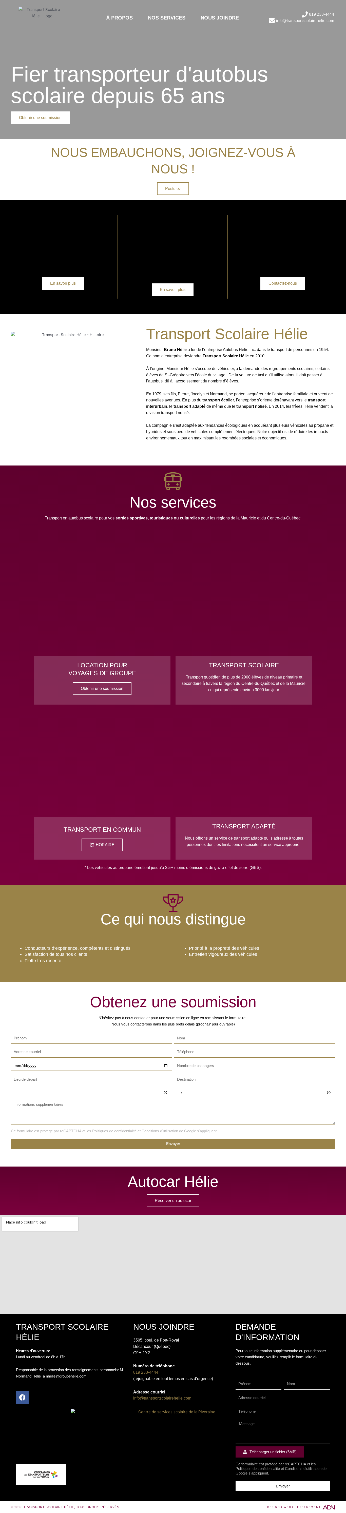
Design (273, 1507)
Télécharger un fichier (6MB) (272, 1452)
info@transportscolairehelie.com (162, 1398)
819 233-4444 (145, 1372)
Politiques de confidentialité (114, 1131)
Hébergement (308, 1507)
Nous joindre (220, 18)
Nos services (166, 18)
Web (287, 1507)
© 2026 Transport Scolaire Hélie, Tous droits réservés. (65, 1507)
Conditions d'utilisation (160, 1131)
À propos (119, 18)
